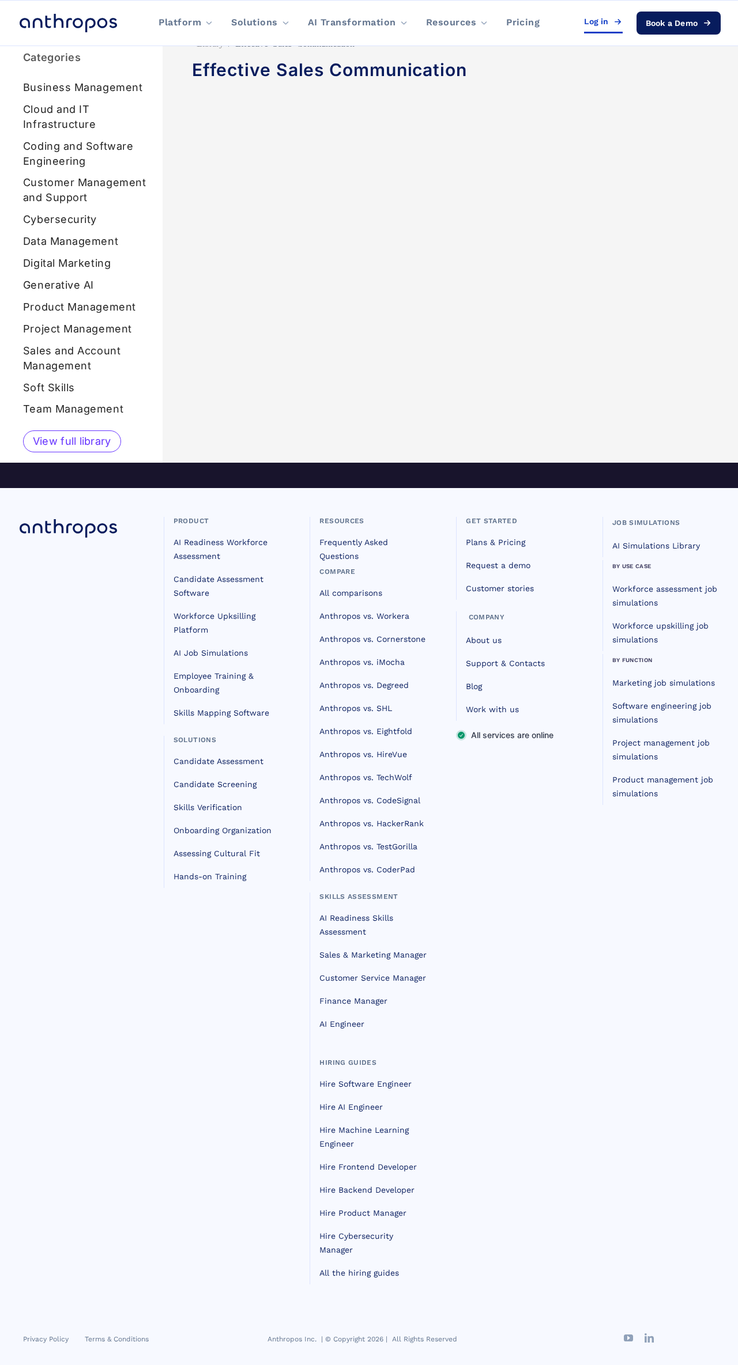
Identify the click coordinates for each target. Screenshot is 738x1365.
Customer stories (500, 588)
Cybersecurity (60, 219)
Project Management (77, 329)
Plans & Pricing (495, 542)
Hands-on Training (210, 876)
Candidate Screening (215, 784)
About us (484, 640)
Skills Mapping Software (221, 712)
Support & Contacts (505, 663)
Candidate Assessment (218, 761)
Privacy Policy (46, 1339)
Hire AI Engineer (351, 1106)
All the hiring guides (359, 1272)
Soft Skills (49, 387)
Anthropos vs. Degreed (364, 685)
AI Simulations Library (656, 545)
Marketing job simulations (663, 682)
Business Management (82, 87)
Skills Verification (208, 807)
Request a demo (498, 565)
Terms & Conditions (117, 1339)
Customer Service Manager (372, 977)
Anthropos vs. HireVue (363, 754)
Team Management (73, 409)
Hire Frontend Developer (368, 1166)
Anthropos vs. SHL (355, 708)
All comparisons (350, 593)
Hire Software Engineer (365, 1083)
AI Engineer (341, 1024)
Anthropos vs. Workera (364, 616)
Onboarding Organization (223, 830)
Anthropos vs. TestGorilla (368, 846)
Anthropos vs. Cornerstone (372, 639)
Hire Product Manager (362, 1212)
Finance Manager (353, 1000)
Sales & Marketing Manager (373, 954)
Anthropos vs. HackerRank (371, 823)
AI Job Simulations (211, 652)
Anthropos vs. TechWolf (365, 777)
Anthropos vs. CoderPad (367, 869)
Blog (474, 686)
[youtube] (628, 1338)
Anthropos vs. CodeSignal (369, 800)
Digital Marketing (67, 263)
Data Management (70, 241)
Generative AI (58, 285)
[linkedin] (649, 1338)
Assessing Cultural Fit (217, 853)
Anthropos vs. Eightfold (365, 731)
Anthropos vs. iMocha (362, 662)
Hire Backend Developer (367, 1189)
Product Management (79, 307)
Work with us (492, 709)
